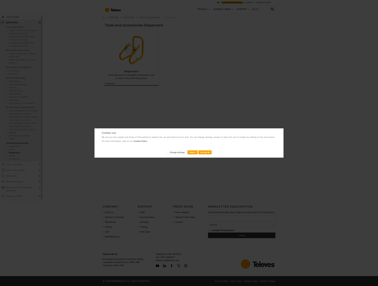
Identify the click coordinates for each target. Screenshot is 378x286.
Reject (192, 152)
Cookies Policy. (140, 141)
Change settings (177, 152)
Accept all (205, 152)
